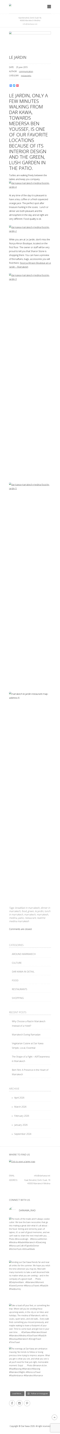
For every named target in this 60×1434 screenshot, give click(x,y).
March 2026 (20, 1106)
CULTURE (17, 962)
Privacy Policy (33, 1432)
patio (21, 917)
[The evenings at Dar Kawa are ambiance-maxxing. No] (30, 1368)
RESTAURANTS (26, 75)
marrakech (30, 914)
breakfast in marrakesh (27, 907)
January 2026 (20, 1124)
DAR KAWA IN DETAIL (23, 971)
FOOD (15, 980)
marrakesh (42, 914)
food (24, 911)
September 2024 (22, 1133)
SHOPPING (18, 998)
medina (13, 917)
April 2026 (19, 1097)
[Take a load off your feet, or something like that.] (30, 1325)
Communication (26, 71)
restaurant (30, 917)
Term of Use (19, 1432)
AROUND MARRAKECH (24, 954)
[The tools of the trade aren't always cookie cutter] (30, 1238)
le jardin (39, 911)
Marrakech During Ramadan (26, 1034)
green (31, 911)
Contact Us (46, 1432)
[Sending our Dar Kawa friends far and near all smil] (30, 1281)
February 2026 (21, 1115)
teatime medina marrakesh (27, 919)
